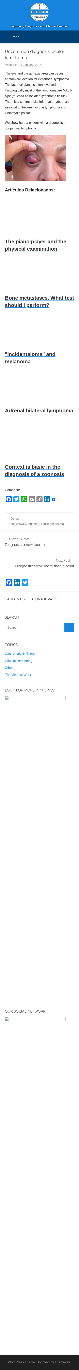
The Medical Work (18, 675)
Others (15, 518)
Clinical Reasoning (18, 661)
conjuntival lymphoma (25, 523)
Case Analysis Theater (21, 654)
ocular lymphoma (52, 523)
